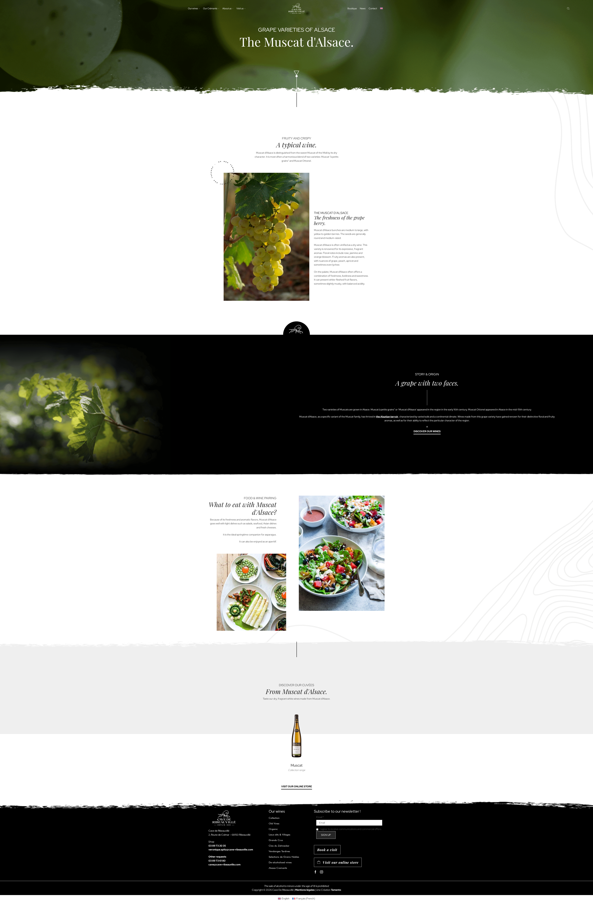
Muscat (297, 765)
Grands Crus (276, 840)
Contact (373, 8)
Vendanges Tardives (279, 851)
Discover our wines (427, 431)
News (363, 8)
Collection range (296, 770)
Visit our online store (296, 786)
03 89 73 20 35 (217, 845)
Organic (273, 829)
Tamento (336, 890)
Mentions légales (305, 890)
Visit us (240, 8)
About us (226, 8)
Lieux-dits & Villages (279, 834)
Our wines (193, 8)
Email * (320, 817)
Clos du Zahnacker (279, 845)
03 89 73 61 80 (216, 860)
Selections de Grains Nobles (284, 856)
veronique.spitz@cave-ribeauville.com (230, 849)
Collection (274, 817)
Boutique (352, 8)
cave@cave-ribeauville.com (224, 864)
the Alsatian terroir (387, 416)
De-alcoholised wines (280, 862)
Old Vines (274, 823)
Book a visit (327, 849)
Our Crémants (210, 8)
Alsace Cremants (278, 867)
